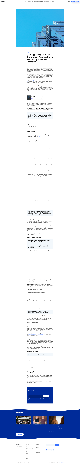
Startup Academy (38, 450)
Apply (27, 458)
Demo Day (69, 1)
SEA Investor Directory (39, 449)
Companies (28, 451)
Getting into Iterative (29, 448)
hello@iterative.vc (61, 462)
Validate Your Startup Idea (47, 1)
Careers (37, 1)
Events (35, 1)
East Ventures (33, 165)
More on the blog (20, 434)
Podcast (37, 447)
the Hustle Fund (46, 80)
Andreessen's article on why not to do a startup (35, 334)
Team (27, 453)
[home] (3, 1)
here (39, 136)
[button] (26, 1)
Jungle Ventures (38, 165)
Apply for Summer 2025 (75, 1)
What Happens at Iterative (29, 446)
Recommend (41, 1)
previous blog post (46, 279)
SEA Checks (38, 452)
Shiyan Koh (34, 80)
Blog (32, 1)
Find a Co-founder (39, 454)
